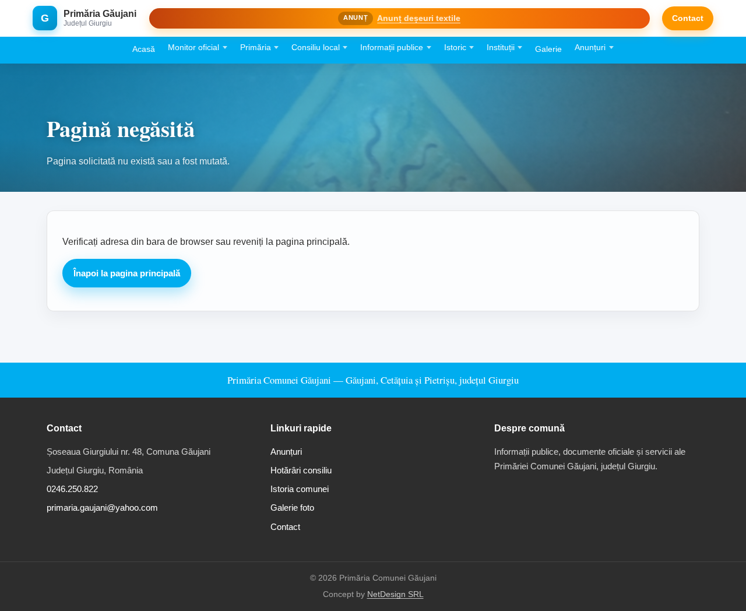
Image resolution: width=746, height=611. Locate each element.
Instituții (501, 47)
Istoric (455, 47)
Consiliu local (315, 47)
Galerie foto (292, 507)
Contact (687, 18)
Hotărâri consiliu (301, 470)
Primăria (255, 47)
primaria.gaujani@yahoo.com (102, 507)
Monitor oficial (193, 47)
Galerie (548, 49)
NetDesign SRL (395, 594)
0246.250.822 (72, 489)
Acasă (143, 49)
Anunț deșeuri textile (418, 18)
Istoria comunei (299, 489)
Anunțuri (590, 47)
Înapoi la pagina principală (126, 273)
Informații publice (391, 47)
